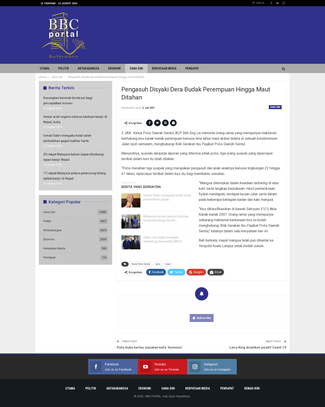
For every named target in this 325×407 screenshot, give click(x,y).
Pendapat (192, 68)
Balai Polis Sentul (141, 264)
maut (168, 264)
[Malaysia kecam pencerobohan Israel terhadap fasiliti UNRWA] (130, 221)
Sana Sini (136, 68)
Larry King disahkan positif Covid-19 (257, 347)
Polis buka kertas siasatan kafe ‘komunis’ (149, 347)
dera (157, 264)
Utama (44, 68)
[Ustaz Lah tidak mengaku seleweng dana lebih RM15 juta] (130, 242)
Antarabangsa (88, 68)
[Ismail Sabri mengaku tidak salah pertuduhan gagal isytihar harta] (130, 200)
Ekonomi (114, 68)
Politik (63, 68)
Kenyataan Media (164, 68)
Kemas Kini (252, 388)
